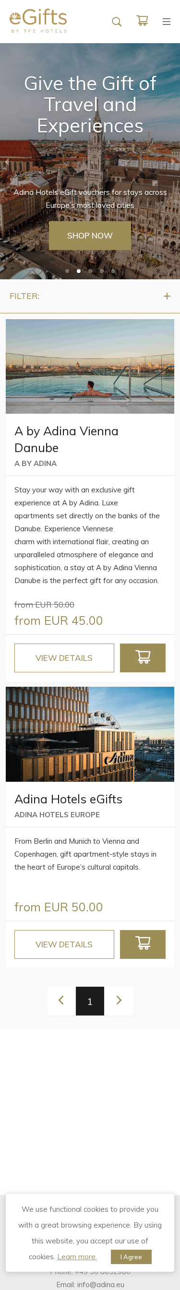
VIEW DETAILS (64, 658)
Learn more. (77, 1256)
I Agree (131, 1257)
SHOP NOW (90, 235)
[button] (67, 271)
